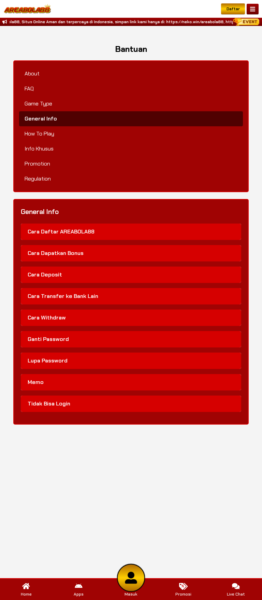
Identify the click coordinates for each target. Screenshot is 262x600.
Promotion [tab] (37, 163)
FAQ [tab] (29, 88)
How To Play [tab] (39, 133)
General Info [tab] (41, 118)
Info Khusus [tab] (39, 148)
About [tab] (32, 73)
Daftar (233, 9)
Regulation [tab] (38, 178)
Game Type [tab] (38, 103)
